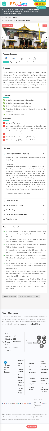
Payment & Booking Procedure (29, 296)
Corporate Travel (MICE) (21, 390)
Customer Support (32, 383)
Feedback (32, 378)
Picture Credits (20, 376)
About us (20, 360)
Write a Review (20, 370)
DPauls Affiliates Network (21, 383)
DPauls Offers (20, 365)
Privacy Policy (31, 388)
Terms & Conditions (9, 296)
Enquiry (31, 363)
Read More (36, 324)
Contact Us (31, 368)
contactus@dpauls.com (33, 343)
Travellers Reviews (32, 374)
